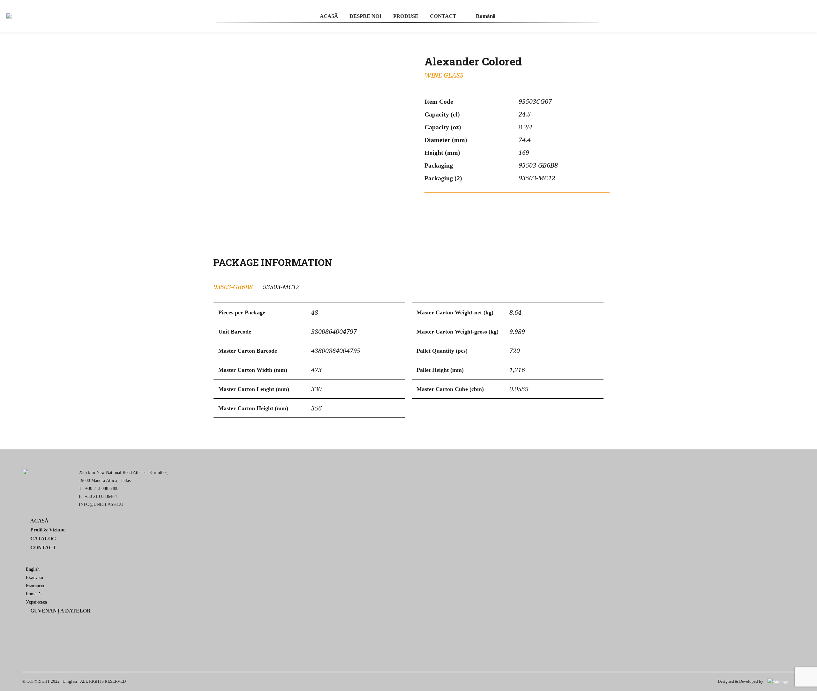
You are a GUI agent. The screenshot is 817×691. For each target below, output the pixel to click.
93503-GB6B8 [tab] (233, 286)
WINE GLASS (443, 75)
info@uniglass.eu (101, 504)
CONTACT (43, 547)
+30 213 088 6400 (101, 488)
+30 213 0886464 (101, 496)
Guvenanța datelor (60, 610)
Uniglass (70, 681)
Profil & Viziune (47, 529)
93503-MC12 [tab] (281, 286)
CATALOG (43, 538)
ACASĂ (39, 520)
